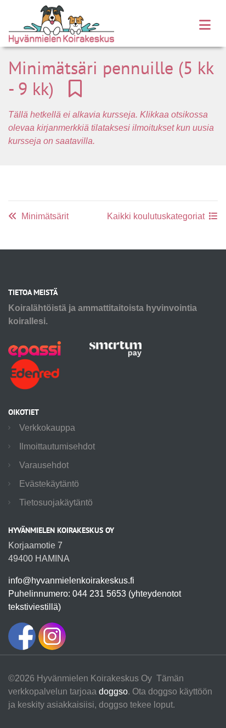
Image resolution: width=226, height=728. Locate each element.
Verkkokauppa (47, 427)
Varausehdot (44, 465)
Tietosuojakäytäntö (56, 502)
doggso (113, 691)
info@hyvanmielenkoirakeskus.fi (71, 580)
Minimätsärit (45, 216)
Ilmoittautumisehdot (57, 446)
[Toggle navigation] (205, 25)
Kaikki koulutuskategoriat (156, 216)
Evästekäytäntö (49, 483)
